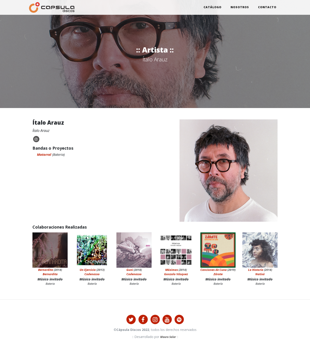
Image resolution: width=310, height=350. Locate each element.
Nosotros (240, 7)
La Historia (255, 270)
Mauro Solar (168, 337)
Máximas (171, 270)
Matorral (44, 154)
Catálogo (212, 7)
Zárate (218, 274)
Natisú (260, 274)
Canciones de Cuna (213, 270)
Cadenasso (92, 274)
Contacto (267, 7)
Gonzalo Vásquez (176, 274)
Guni (129, 270)
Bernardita (45, 270)
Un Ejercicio (88, 270)
